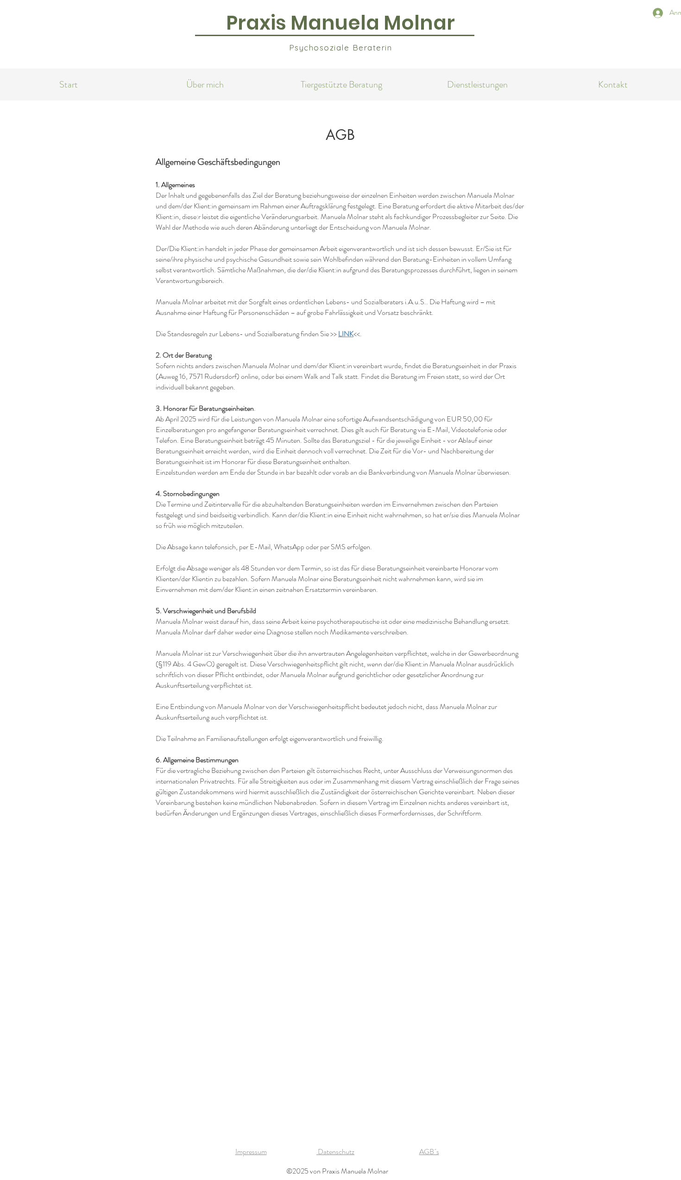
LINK (345, 333)
